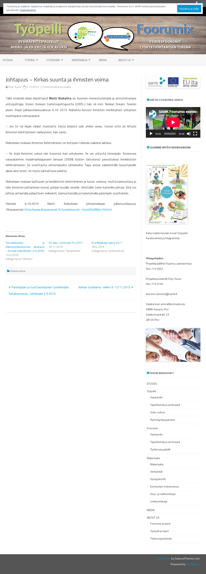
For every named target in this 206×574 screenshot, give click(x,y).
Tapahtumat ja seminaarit (165, 405)
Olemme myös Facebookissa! (170, 147)
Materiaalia (79, 60)
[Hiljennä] (189, 134)
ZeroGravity (163, 558)
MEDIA (103, 60)
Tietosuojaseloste (161, 538)
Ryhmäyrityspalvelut (162, 420)
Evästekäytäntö (28, 10)
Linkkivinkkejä (158, 501)
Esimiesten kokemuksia (164, 486)
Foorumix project (160, 523)
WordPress (192, 564)
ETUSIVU (8, 60)
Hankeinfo (156, 397)
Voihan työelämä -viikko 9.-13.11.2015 (104, 287)
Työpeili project (159, 531)
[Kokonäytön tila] (195, 134)
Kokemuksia (18, 271)
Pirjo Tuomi (14, 87)
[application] (173, 122)
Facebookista (154, 238)
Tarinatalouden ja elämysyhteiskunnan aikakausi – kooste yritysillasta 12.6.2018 (25, 247)
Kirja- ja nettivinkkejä (162, 494)
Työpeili (30, 60)
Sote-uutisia (157, 412)
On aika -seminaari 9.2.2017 (66, 243)
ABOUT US (124, 60)
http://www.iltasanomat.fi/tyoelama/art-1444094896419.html (68, 209)
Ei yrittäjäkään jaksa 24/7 (107, 243)
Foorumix (53, 60)
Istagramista (172, 238)
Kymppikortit (158, 479)
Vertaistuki (156, 471)
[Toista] (151, 134)
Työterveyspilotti (160, 449)
